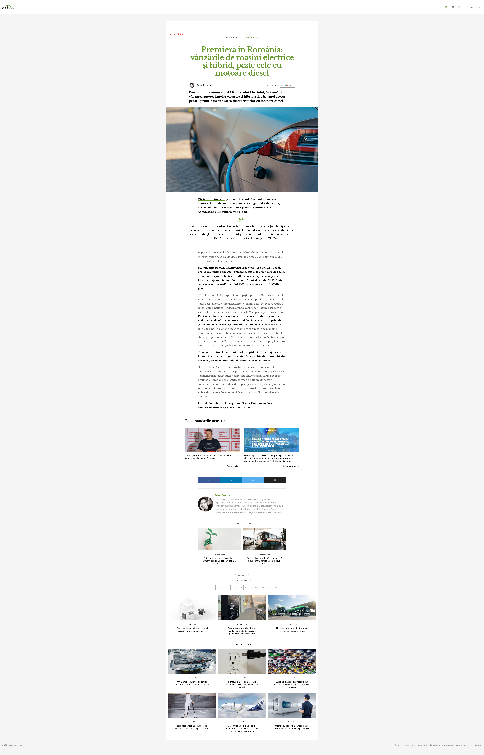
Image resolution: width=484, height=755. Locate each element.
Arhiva (470, 745)
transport (210, 587)
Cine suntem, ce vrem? (405, 745)
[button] (453, 7)
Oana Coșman (204, 85)
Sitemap (462, 745)
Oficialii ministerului (211, 199)
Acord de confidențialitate (428, 745)
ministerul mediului (269, 587)
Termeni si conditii (449, 745)
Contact (478, 745)
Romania (248, 587)
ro (446, 7)
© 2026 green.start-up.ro (13, 745)
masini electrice (223, 587)
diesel (257, 587)
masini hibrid (237, 587)
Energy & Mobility (249, 37)
